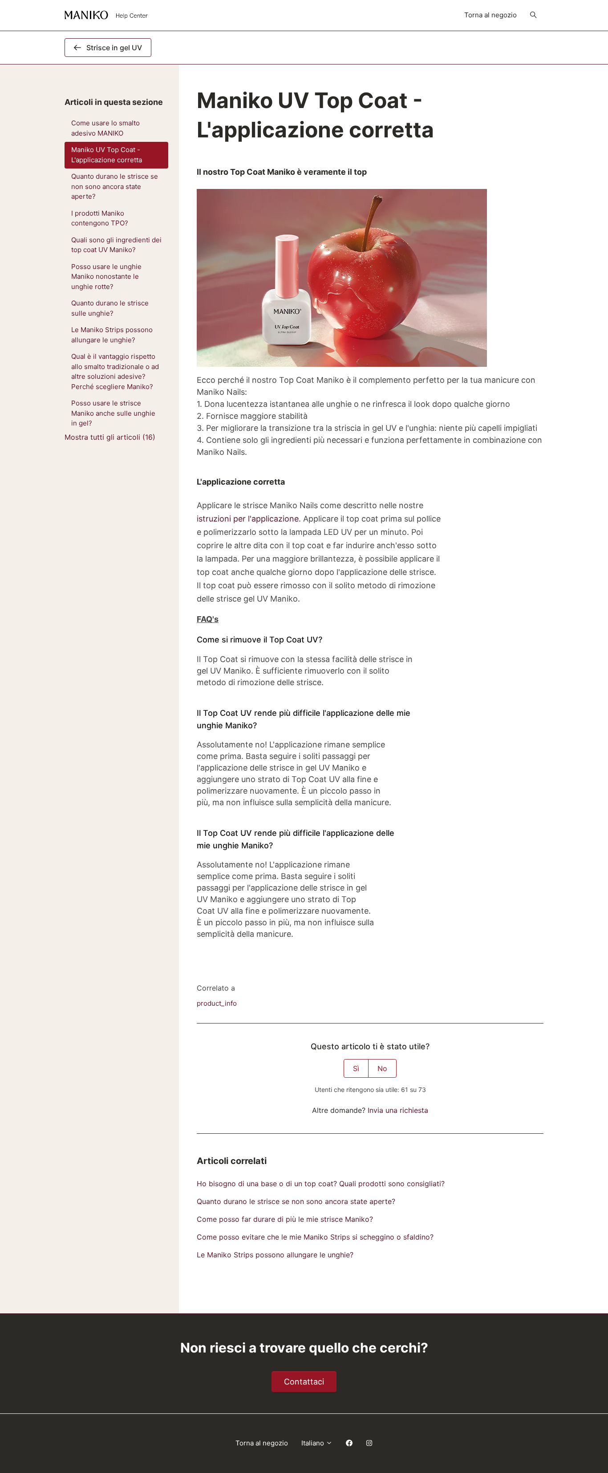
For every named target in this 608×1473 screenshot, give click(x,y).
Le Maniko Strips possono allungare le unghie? (275, 1254)
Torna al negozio (490, 15)
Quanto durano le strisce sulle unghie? (110, 308)
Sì (356, 1068)
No (382, 1068)
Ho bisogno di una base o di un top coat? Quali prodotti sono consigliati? (321, 1183)
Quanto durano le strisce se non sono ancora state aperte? (296, 1201)
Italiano (313, 1443)
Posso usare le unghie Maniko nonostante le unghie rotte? (106, 276)
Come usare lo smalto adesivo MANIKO (105, 128)
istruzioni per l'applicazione (248, 518)
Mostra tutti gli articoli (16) (110, 437)
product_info (217, 1003)
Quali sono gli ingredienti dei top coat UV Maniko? (116, 245)
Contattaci (304, 1381)
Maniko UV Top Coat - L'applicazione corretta (106, 154)
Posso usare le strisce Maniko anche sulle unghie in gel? (113, 413)
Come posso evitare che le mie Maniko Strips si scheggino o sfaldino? (315, 1236)
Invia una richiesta (398, 1110)
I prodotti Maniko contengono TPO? (99, 218)
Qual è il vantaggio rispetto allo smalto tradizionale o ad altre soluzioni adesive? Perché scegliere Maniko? (115, 371)
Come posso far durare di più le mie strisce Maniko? (285, 1219)
